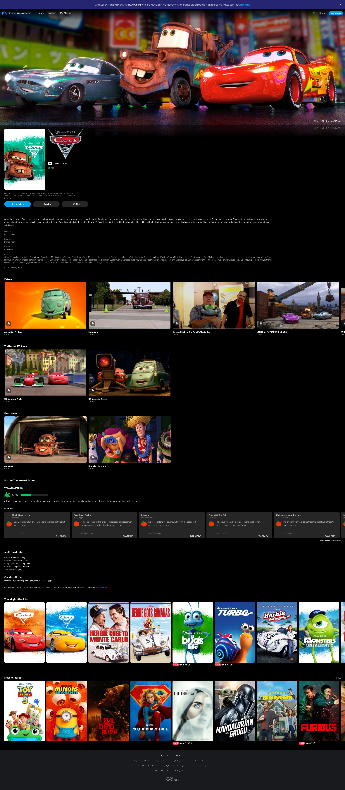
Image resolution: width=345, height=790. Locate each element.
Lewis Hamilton (222, 260)
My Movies (65, 12)
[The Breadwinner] (277, 711)
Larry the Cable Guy (24, 257)
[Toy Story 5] (24, 711)
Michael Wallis (35, 262)
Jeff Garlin (221, 257)
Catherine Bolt (48, 262)
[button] (45, 305)
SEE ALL (337, 678)
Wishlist (76, 204)
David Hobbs (184, 257)
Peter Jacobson (136, 257)
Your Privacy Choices (181, 766)
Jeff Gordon (210, 260)
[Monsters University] (319, 632)
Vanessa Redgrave (130, 260)
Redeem (52, 12)
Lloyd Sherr (267, 257)
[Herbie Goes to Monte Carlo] (108, 632)
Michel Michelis (232, 257)
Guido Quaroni (116, 260)
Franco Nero (173, 257)
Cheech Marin (199, 260)
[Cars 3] (66, 632)
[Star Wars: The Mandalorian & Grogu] (235, 711)
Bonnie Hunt (149, 257)
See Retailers (18, 204)
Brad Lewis (187, 260)
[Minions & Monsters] (66, 711)
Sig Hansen (104, 260)
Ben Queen (9, 249)
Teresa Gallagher (36, 260)
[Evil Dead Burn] (108, 711)
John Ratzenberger (20, 262)
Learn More (101, 587)
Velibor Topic (93, 260)
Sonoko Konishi (81, 262)
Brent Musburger (90, 257)
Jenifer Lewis (49, 260)
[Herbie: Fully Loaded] (277, 632)
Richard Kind (258, 260)
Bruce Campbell (21, 260)
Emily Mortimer (52, 257)
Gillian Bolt (59, 262)
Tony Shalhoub (210, 257)
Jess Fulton (69, 262)
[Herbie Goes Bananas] (150, 632)
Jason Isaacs (245, 257)
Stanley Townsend (63, 260)
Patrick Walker (197, 257)
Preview (47, 204)
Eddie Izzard (77, 257)
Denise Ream (9, 242)
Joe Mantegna (104, 257)
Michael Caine (39, 257)
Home (40, 12)
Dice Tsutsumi (107, 262)
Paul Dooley (235, 260)
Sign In (322, 13)
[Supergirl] (150, 711)
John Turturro (65, 257)
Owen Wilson (9, 257)
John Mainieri (177, 260)
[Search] (314, 13)
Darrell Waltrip (161, 257)
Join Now (245, 4)
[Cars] (24, 632)
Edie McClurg (246, 260)
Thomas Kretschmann (120, 257)
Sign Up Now (336, 13)
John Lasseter (10, 234)
